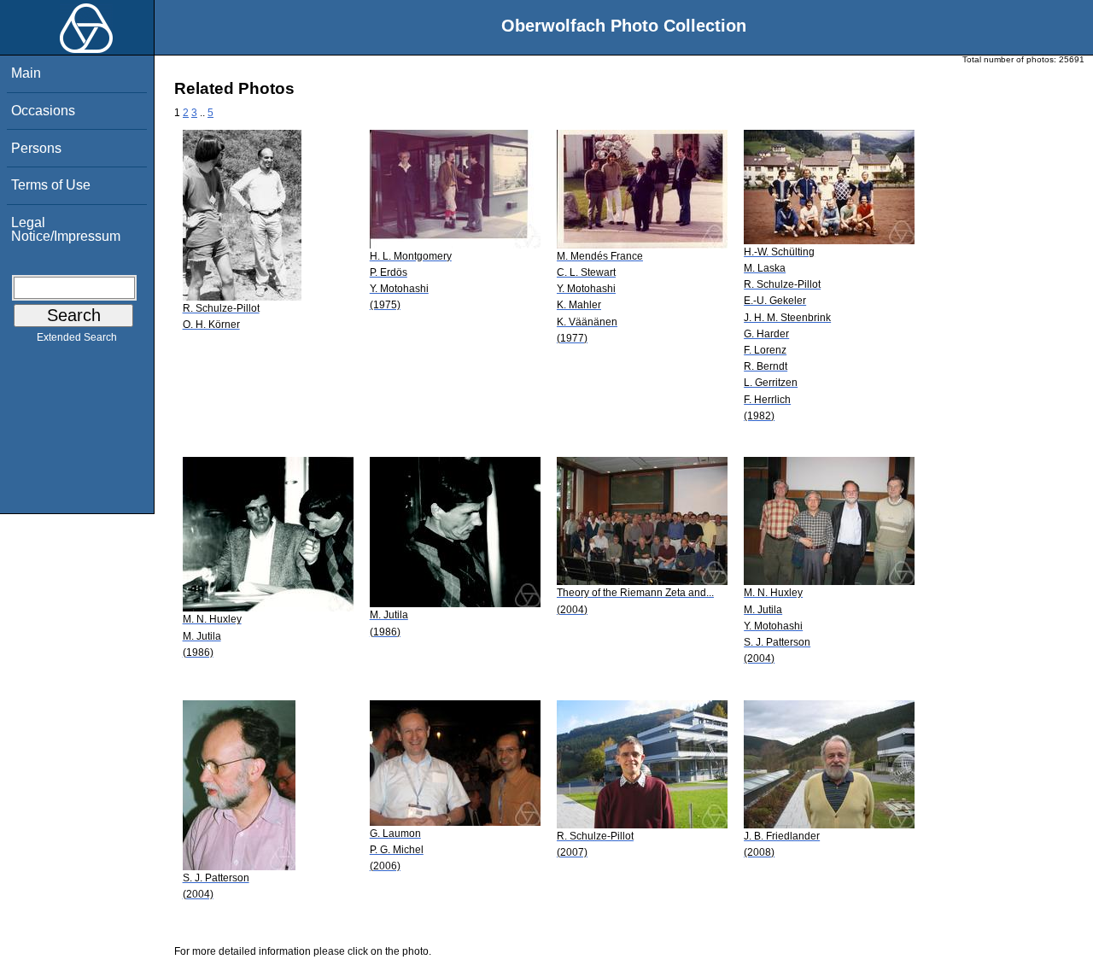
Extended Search (77, 337)
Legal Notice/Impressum (65, 229)
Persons (36, 148)
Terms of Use (51, 185)
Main (26, 73)
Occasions (43, 110)
